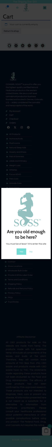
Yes (21, 251)
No (30, 251)
